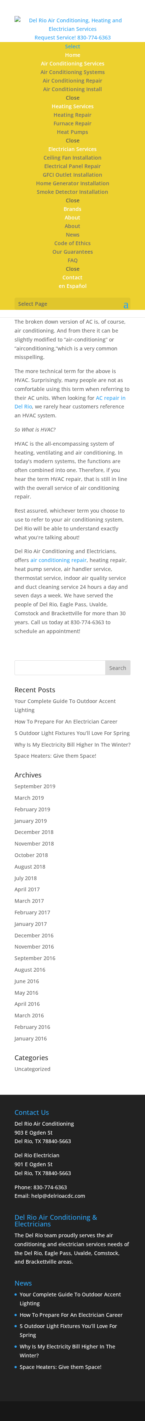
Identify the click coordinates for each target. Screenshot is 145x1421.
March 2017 (29, 900)
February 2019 (32, 809)
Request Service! (55, 37)
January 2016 (30, 1038)
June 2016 (26, 981)
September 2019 (34, 786)
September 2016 (34, 958)
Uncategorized (32, 1068)
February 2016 (32, 1026)
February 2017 (32, 912)
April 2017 (27, 889)
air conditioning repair (58, 560)
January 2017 (30, 923)
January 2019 (30, 820)
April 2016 (27, 1003)
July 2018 (25, 878)
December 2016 (34, 935)
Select (72, 46)
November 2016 (34, 946)
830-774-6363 (94, 37)
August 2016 (29, 969)
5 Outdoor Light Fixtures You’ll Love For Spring (72, 733)
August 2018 (29, 866)
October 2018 (31, 855)
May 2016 (26, 992)
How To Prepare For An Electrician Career (65, 721)
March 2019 (29, 797)
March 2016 (29, 1015)
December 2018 (34, 831)
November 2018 (34, 843)
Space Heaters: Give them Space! (55, 755)
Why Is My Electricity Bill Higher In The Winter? (72, 744)
